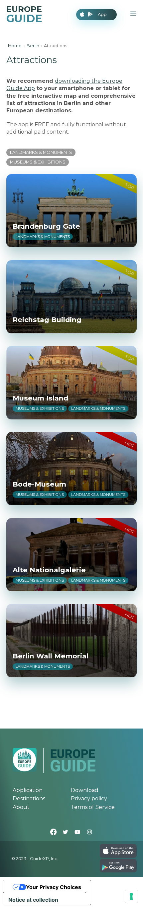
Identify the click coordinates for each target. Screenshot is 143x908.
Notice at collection (33, 899)
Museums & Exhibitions (38, 162)
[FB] (54, 832)
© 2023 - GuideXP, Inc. (34, 858)
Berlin (33, 45)
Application (28, 790)
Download (84, 790)
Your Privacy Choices (53, 887)
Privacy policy (89, 798)
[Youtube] (77, 832)
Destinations (29, 798)
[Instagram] (89, 832)
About (21, 807)
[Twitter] (66, 832)
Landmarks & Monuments (41, 152)
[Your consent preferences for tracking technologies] (131, 896)
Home (15, 45)
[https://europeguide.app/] (73, 770)
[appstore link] (118, 856)
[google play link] (118, 870)
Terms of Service (93, 807)
